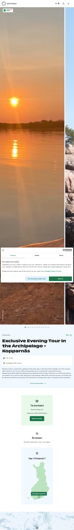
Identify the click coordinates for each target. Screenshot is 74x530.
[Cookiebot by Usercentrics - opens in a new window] (64, 250)
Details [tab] (37, 255)
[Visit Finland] (9, 3)
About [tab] (61, 255)
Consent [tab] (13, 255)
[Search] (63, 3)
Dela (67, 335)
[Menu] (68, 3)
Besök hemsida (37, 418)
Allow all (60, 278)
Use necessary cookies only (36, 278)
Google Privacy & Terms (53, 271)
